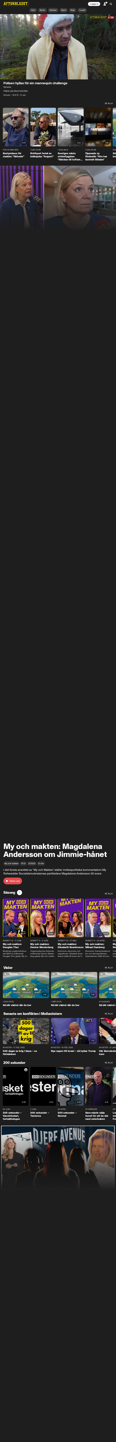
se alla (109, 103)
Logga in (94, 4)
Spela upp (15, 881)
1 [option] (19, 892)
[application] (58, 46)
